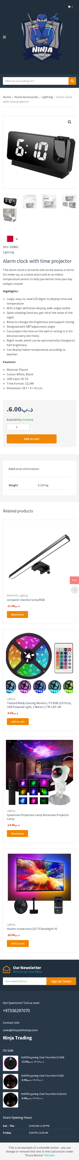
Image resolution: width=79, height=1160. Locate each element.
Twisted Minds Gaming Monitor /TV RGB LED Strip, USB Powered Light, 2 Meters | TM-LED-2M (39, 705)
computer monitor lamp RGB (26, 600)
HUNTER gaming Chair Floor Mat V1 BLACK (44, 1094)
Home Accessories (26, 97)
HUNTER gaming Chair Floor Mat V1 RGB (42, 1057)
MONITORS (12, 595)
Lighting (47, 97)
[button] (69, 122)
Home (7, 97)
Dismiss (49, 1155)
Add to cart (31, 439)
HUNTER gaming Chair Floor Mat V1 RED (42, 1075)
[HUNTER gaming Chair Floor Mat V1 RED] (10, 1081)
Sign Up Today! (61, 981)
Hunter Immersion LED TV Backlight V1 (32, 929)
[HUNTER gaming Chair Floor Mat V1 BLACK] (10, 1100)
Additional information (24, 469)
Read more (17, 614)
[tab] (39, 468)
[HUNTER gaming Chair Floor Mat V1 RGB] (10, 1063)
